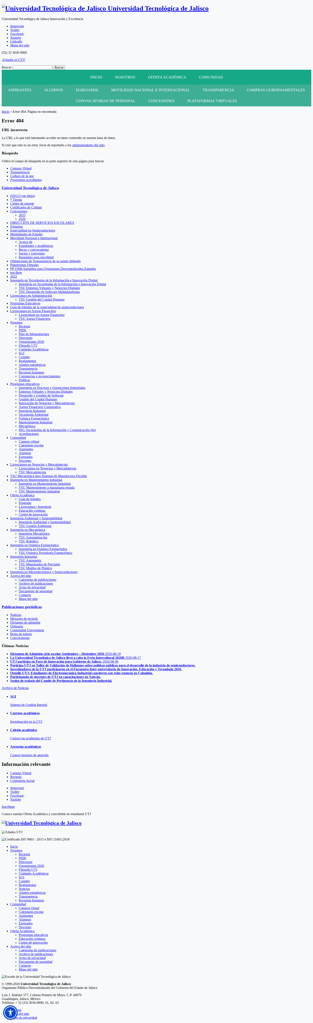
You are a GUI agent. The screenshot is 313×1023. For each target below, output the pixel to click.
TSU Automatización (33, 537)
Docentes (25, 460)
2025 (22, 215)
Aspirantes (19, 90)
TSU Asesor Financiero (34, 318)
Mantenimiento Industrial (35, 422)
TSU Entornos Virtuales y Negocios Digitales (49, 288)
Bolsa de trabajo (21, 634)
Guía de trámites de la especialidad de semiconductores (47, 307)
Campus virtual (29, 441)
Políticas (24, 380)
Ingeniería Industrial (32, 411)
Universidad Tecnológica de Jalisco (30, 188)
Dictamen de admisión (25, 622)
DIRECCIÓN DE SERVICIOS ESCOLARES (42, 223)
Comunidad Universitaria (27, 630)
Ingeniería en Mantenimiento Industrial (36, 480)
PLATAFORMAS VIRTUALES (212, 101)
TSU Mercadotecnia (32, 472)
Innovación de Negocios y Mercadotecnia (47, 403)
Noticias (15, 615)
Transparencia (218, 90)
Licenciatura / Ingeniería (35, 507)
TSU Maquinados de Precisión (39, 564)
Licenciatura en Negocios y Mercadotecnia (39, 464)
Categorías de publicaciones (37, 579)
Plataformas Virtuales (24, 265)
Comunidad (211, 77)
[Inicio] (42, 823)
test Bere (16, 272)
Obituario (16, 626)
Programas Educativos (25, 303)
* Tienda (16, 199)
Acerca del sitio (20, 576)
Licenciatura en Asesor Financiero (33, 311)
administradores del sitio (88, 145)
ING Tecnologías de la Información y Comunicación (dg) (57, 430)
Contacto (25, 595)
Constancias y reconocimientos (39, 376)
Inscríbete (8, 807)
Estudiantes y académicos (36, 246)
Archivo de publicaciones (36, 583)
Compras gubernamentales (276, 90)
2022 (13, 276)
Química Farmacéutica (34, 418)
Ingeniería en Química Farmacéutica (34, 545)
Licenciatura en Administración (31, 295)
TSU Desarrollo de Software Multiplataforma (49, 292)
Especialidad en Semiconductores (32, 230)
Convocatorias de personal (105, 101)
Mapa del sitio (28, 599)
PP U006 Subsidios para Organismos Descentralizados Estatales (53, 269)
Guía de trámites (30, 499)
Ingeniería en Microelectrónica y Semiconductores (44, 572)
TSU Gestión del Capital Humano (42, 299)
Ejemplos (16, 226)
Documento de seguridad (35, 591)
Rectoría (24, 326)
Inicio (96, 77)
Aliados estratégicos (32, 365)
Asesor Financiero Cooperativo (40, 407)
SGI (21, 353)
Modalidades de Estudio (26, 234)
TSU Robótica (28, 541)
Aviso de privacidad (32, 587)
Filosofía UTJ (28, 345)
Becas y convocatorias (34, 249)
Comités (24, 357)
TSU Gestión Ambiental (35, 526)
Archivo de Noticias (15, 688)
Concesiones (161, 101)
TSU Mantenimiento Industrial (39, 491)
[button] (10, 1012)
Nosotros (125, 77)
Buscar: (7, 67)
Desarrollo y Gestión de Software (41, 395)
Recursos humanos (31, 372)
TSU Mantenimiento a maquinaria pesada (47, 487)
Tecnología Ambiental (33, 414)
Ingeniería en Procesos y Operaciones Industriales (52, 388)
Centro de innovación (33, 514)
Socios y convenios (32, 253)
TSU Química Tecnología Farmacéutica (45, 553)
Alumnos (53, 90)
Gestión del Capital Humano (38, 399)
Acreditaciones (29, 434)
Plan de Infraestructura (34, 334)
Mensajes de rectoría (24, 618)
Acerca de (25, 242)
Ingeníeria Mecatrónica (34, 533)
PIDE (22, 330)
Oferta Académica (167, 77)
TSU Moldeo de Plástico (35, 568)
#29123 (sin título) (22, 196)
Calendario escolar (31, 445)
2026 (22, 219)
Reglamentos (27, 361)
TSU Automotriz (30, 560)
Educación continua (32, 510)
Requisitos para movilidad (36, 257)
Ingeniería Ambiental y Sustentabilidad (36, 518)
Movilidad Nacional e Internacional (150, 90)
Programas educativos (25, 384)
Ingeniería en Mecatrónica (27, 530)
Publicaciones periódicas (22, 607)
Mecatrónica (27, 426)
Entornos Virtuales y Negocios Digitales (46, 391)
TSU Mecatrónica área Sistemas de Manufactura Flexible (48, 476)
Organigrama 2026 (31, 341)
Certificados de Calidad (26, 207)
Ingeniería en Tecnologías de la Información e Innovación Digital (54, 280)
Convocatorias (20, 638)
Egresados (87, 90)
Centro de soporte (22, 203)
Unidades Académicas (34, 349)
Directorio (25, 338)
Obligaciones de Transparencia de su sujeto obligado (45, 261)
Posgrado (25, 503)
